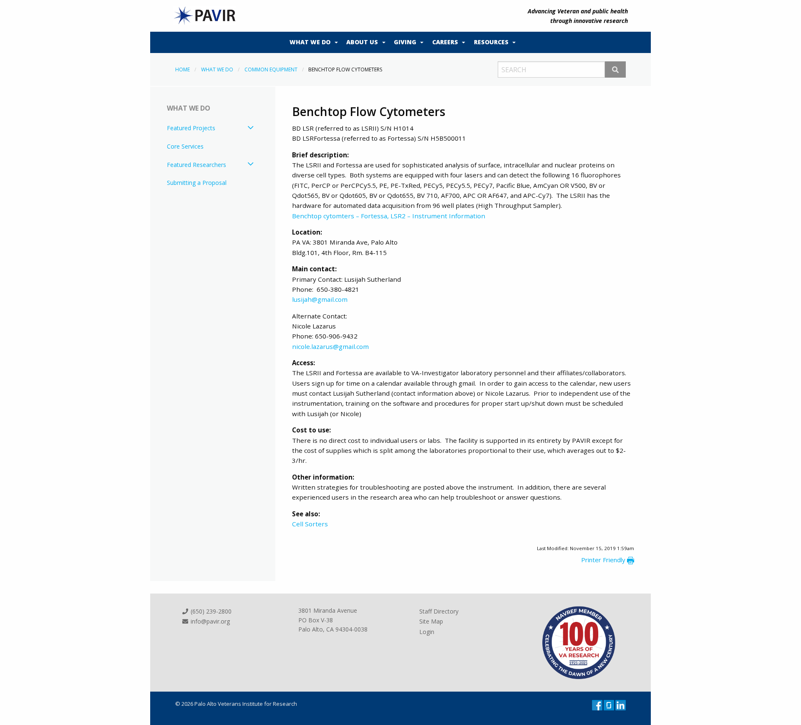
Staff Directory (438, 611)
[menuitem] (311, 42)
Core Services (185, 146)
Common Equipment (270, 69)
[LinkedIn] (620, 704)
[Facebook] (598, 704)
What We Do (310, 42)
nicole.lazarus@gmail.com (330, 346)
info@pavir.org (209, 621)
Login (426, 632)
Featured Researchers (196, 165)
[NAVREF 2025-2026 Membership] (578, 642)
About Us (362, 42)
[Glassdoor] (609, 704)
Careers (445, 42)
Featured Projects (191, 128)
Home (182, 69)
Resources (491, 42)
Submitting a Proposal (197, 183)
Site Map (431, 621)
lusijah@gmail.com (320, 299)
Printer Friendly (604, 560)
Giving (405, 42)
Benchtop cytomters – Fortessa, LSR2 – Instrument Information (388, 216)
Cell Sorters (310, 524)
